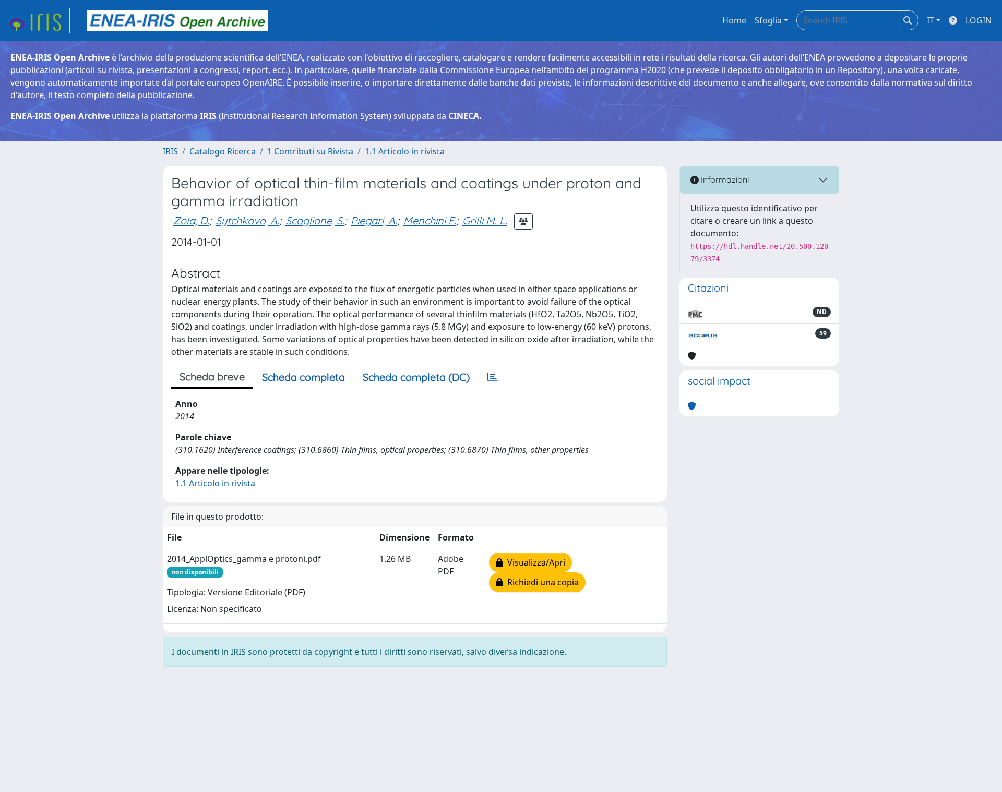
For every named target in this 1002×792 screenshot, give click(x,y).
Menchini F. (429, 220)
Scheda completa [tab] (303, 376)
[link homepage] (38, 20)
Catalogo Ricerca (222, 151)
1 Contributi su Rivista (310, 151)
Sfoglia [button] (768, 20)
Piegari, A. (374, 220)
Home (734, 20)
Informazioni (724, 179)
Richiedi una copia (541, 582)
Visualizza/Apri (534, 562)
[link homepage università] (177, 20)
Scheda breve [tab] (212, 376)
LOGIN (978, 20)
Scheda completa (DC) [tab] (416, 376)
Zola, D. (191, 220)
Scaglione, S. (314, 220)
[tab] (493, 377)
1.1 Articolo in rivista (405, 151)
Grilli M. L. (484, 220)
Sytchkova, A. (247, 220)
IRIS (170, 151)
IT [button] (930, 20)
